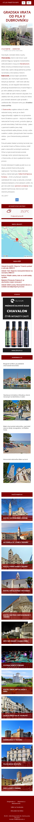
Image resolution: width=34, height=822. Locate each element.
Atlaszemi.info (16, 803)
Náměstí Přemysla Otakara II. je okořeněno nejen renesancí (12, 281)
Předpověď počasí (16, 216)
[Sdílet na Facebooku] (17, 199)
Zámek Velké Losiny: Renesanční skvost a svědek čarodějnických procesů (16, 286)
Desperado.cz (11, 801)
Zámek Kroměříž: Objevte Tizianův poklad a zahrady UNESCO (16, 267)
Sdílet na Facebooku (17, 807)
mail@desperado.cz (19, 819)
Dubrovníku (7, 109)
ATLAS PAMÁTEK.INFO (11, 2)
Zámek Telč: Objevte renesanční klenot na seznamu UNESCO (17, 272)
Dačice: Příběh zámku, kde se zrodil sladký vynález (16, 276)
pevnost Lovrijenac (21, 186)
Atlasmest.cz (21, 801)
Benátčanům (24, 64)
